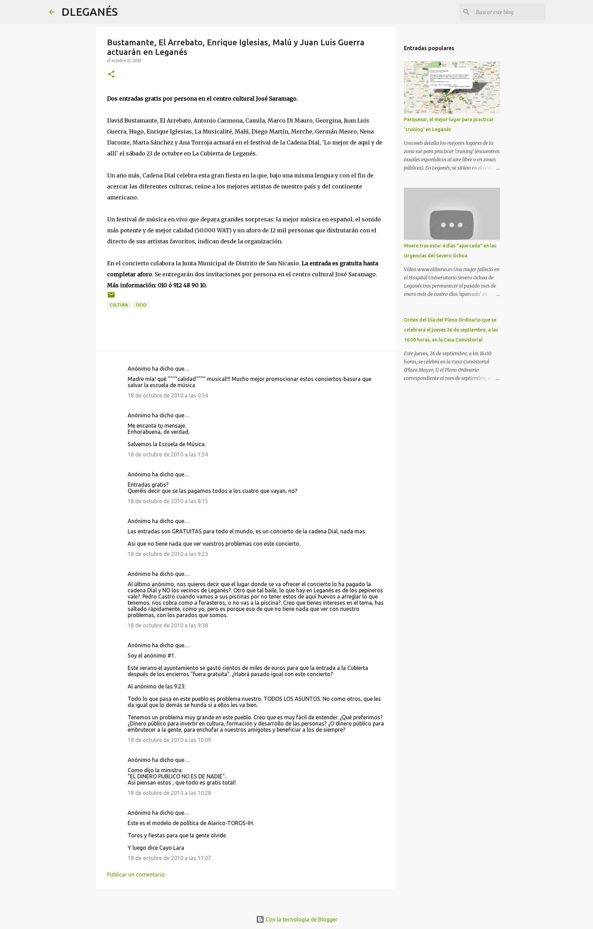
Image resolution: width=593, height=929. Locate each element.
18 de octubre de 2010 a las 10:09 (169, 740)
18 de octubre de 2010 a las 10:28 (169, 793)
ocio (141, 305)
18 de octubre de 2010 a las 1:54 (168, 454)
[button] (111, 74)
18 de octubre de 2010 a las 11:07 (169, 858)
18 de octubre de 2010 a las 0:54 (168, 395)
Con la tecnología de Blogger (300, 919)
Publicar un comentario (136, 874)
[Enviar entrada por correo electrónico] (111, 297)
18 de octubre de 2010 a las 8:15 (168, 501)
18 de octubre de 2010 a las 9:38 (168, 625)
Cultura (119, 305)
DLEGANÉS (89, 11)
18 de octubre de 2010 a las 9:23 (168, 554)
